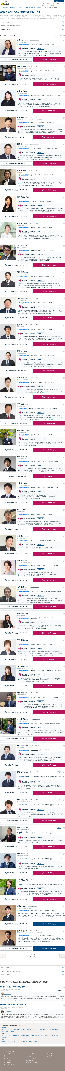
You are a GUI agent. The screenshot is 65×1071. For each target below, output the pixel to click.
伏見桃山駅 (35, 355)
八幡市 (19, 1035)
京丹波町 (31, 1041)
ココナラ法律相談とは (9, 1054)
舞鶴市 (8, 1041)
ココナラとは (7, 1060)
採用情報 (49, 1056)
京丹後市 (25, 408)
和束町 (53, 1035)
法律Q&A (6, 1056)
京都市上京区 (26, 618)
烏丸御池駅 (35, 44)
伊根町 (35, 1041)
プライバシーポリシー (31, 1058)
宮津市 (15, 1041)
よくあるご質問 (8, 1062)
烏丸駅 (34, 227)
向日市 (10, 1035)
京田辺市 (23, 1035)
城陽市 (7, 1035)
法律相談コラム (8, 1058)
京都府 (20, 44)
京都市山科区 (26, 303)
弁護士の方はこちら (59, 1)
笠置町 (50, 1035)
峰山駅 (32, 408)
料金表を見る (40, 48)
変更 (63, 22)
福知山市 (4, 1041)
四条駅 (34, 461)
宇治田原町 (45, 1035)
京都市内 (4, 1027)
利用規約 (28, 1056)
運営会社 (49, 1054)
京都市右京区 (48, 1029)
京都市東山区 (30, 1029)
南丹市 (27, 1041)
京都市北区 (4, 1029)
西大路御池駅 (35, 591)
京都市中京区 (26, 44)
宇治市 (3, 1035)
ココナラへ (4, 1)
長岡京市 (15, 1035)
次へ (62, 955)
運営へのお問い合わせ (9, 1064)
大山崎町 (32, 1035)
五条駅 (34, 697)
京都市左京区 (17, 1029)
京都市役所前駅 (36, 95)
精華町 (57, 1035)
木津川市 (28, 1035)
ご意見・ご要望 (30, 1054)
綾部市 (11, 1041)
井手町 (41, 1035)
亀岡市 (19, 1041)
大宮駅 (34, 148)
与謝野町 (39, 1041)
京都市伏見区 (26, 355)
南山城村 (4, 1037)
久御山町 (37, 1035)
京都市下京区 (26, 329)
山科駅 (34, 302)
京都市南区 (42, 1029)
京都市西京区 (11, 1031)
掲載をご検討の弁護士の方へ (33, 1062)
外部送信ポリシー (30, 1060)
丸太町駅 (34, 175)
